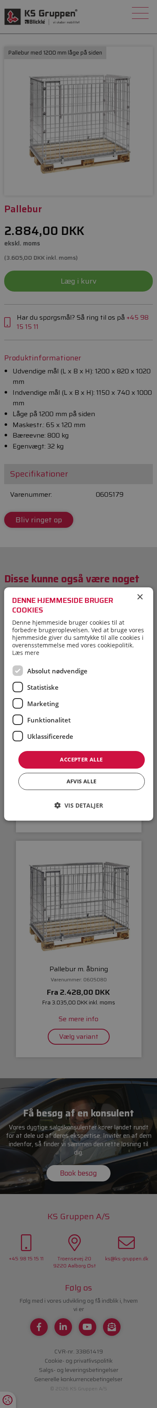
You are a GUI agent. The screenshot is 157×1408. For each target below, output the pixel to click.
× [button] (139, 597)
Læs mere (25, 653)
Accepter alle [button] (81, 759)
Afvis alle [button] (82, 781)
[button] (78, 805)
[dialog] (78, 704)
